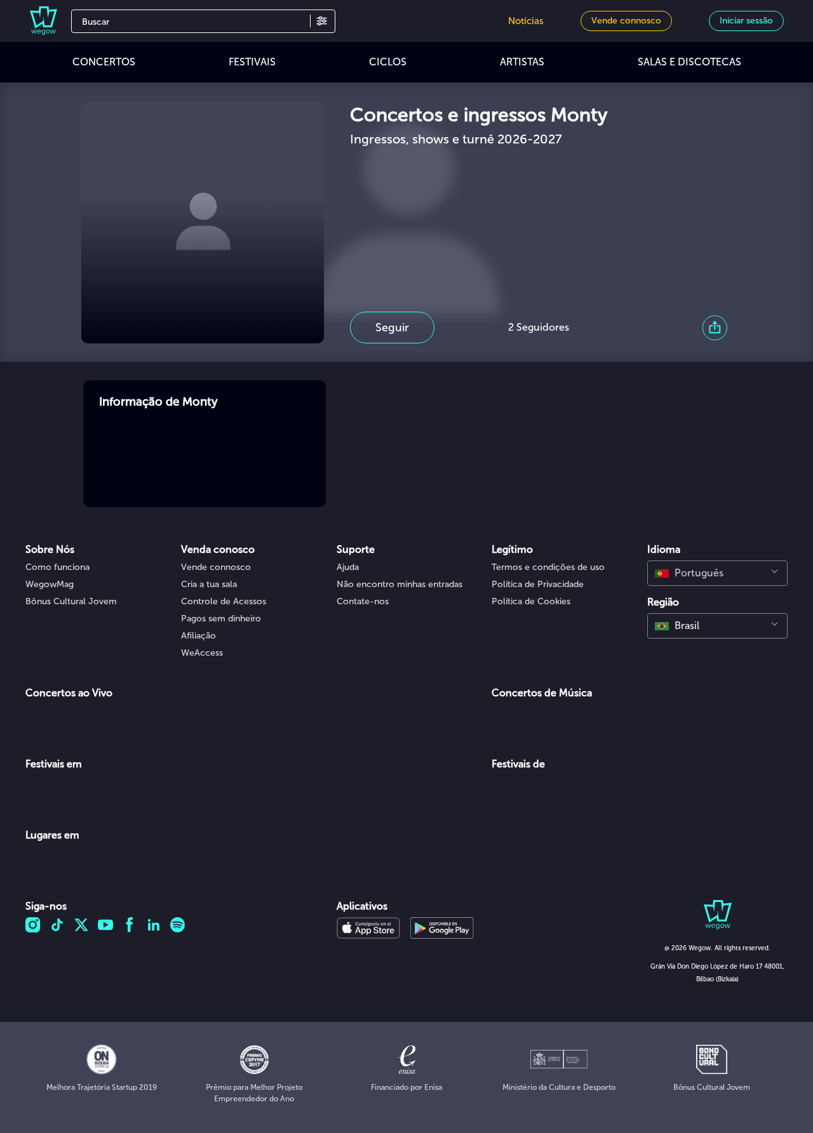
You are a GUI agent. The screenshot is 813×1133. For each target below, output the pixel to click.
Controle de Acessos (223, 601)
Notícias (526, 21)
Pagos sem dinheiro (221, 618)
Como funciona (57, 567)
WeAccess (202, 652)
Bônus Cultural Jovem (71, 601)
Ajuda (348, 567)
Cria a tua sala (209, 584)
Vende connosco (216, 567)
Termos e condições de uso (548, 567)
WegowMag (49, 584)
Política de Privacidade (538, 584)
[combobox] (717, 573)
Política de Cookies (531, 601)
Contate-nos (363, 601)
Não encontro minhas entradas (399, 584)
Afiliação (198, 635)
